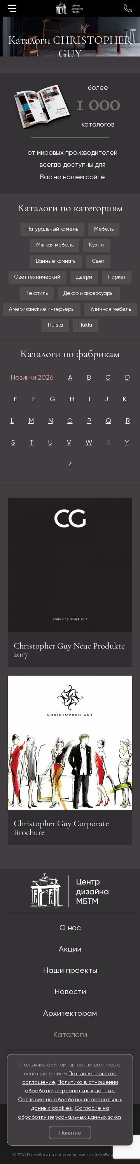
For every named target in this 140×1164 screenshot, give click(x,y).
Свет (98, 261)
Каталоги (70, 1035)
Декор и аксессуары (88, 293)
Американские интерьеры (42, 309)
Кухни (96, 245)
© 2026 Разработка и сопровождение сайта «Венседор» (70, 1155)
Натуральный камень (52, 229)
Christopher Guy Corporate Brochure (61, 827)
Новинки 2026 (32, 378)
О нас (70, 928)
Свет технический (37, 277)
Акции (70, 949)
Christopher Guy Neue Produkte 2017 (69, 650)
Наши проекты (70, 971)
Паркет (117, 277)
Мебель (104, 229)
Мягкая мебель (55, 245)
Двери (84, 277)
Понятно (70, 1133)
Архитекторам (70, 1014)
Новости (70, 992)
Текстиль (37, 293)
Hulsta (55, 325)
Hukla (85, 325)
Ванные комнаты (56, 261)
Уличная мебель (110, 309)
